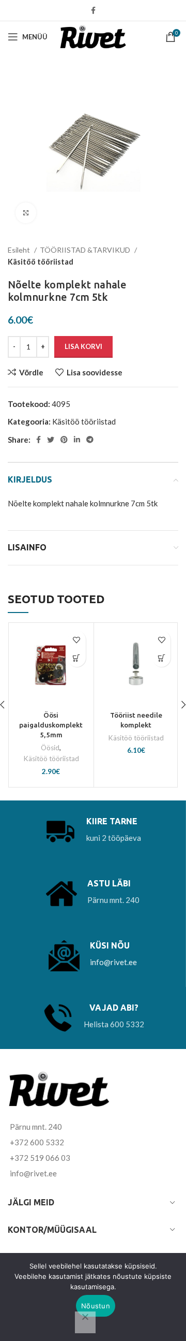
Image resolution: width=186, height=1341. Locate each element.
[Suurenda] (26, 212)
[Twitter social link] (50, 439)
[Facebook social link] (93, 10)
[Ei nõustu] (85, 1322)
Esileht (20, 249)
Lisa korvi (83, 346)
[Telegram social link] (90, 439)
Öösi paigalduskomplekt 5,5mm (51, 725)
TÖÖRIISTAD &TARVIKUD (86, 249)
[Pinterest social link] (64, 439)
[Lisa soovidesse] (77, 640)
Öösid (50, 748)
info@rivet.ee (113, 962)
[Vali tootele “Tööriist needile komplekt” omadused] (161, 658)
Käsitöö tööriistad (40, 261)
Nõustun (95, 1306)
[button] (77, 658)
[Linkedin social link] (77, 439)
